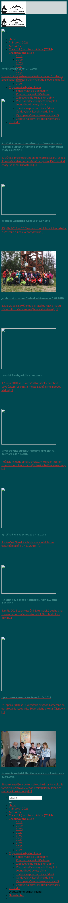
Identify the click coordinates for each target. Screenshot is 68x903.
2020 (19, 63)
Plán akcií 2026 (18, 808)
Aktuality (15, 812)
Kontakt (14, 888)
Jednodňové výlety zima (31, 870)
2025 (19, 846)
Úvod (12, 805)
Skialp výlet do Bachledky (32, 90)
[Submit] (10, 802)
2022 (19, 836)
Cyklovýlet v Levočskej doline (34, 877)
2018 (19, 822)
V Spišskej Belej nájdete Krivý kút (36, 867)
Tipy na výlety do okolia (25, 87)
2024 (19, 842)
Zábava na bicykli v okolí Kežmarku (38, 884)
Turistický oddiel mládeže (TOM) (31, 815)
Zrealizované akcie (21, 818)
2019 (19, 825)
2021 (19, 66)
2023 (19, 73)
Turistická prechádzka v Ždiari (35, 874)
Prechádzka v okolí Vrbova (33, 94)
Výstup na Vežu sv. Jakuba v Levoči (37, 881)
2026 (19, 83)
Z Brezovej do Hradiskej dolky (35, 97)
